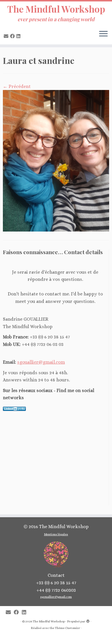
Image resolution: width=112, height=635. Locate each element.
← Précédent (17, 86)
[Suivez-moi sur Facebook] (13, 36)
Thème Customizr (67, 628)
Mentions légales (56, 534)
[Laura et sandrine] (56, 160)
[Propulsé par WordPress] (88, 620)
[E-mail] (7, 36)
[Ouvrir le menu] (103, 34)
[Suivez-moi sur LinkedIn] (19, 36)
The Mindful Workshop (56, 9)
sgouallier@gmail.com (41, 362)
